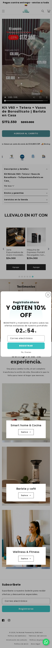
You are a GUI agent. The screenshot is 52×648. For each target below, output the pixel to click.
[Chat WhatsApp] (46, 642)
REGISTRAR (26, 345)
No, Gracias (26, 352)
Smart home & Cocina (26, 425)
